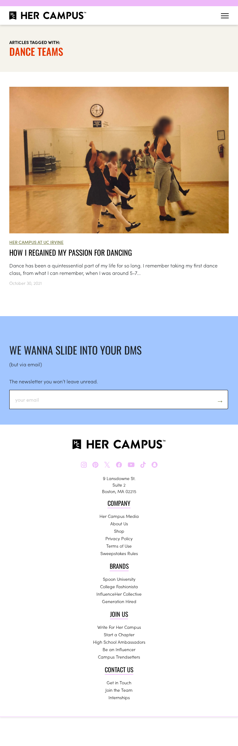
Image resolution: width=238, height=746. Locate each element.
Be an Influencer (119, 649)
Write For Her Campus (119, 627)
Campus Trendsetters (119, 657)
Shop (119, 531)
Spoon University (119, 579)
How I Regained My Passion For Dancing (70, 252)
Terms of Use (119, 546)
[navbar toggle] (225, 15)
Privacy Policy (119, 538)
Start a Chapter (119, 634)
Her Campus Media (119, 516)
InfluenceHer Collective (119, 594)
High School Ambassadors (119, 642)
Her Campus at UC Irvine (36, 242)
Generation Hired (119, 601)
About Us (119, 523)
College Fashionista (119, 586)
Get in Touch (119, 682)
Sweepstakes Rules (119, 553)
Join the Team (119, 690)
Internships (119, 697)
